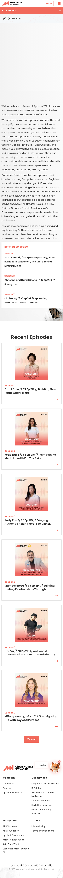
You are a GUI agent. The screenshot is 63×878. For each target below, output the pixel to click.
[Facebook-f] (13, 865)
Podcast (16, 18)
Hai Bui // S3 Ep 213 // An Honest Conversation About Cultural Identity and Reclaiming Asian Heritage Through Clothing (30, 656)
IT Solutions (37, 788)
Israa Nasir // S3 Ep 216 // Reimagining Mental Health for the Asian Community (30, 458)
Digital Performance (42, 805)
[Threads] (41, 865)
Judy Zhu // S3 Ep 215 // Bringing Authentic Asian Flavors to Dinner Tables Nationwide (27, 523)
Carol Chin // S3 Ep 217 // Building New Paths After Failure (30, 391)
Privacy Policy (38, 826)
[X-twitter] (17, 865)
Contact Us (9, 783)
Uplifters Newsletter (13, 792)
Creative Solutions (41, 800)
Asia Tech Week (11, 844)
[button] (31, 11)
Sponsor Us (8, 788)
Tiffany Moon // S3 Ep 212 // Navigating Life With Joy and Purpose (31, 718)
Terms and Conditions (43, 830)
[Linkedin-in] (22, 865)
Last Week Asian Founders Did (16, 850)
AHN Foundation (11, 830)
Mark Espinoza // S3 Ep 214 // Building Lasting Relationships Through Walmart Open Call (30, 589)
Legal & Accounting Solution (41, 811)
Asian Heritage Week (13, 839)
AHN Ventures (10, 826)
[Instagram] (36, 865)
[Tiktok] (27, 865)
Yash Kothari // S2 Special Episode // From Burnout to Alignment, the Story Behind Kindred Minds (29, 261)
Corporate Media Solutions (45, 783)
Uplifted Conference (13, 835)
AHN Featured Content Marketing (43, 794)
